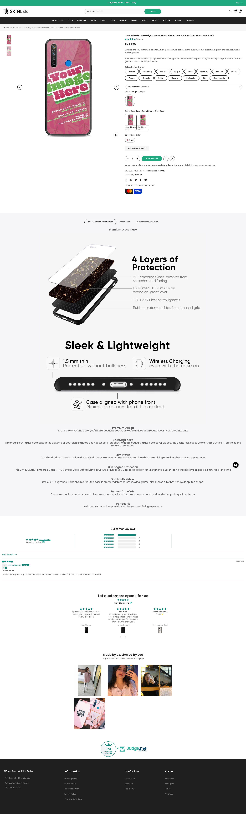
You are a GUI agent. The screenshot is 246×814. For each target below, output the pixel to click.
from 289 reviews (121, 603)
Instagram (169, 783)
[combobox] (184, 87)
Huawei (178, 20)
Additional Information (147, 221)
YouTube (169, 794)
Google (166, 20)
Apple (70, 20)
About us (129, 783)
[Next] (116, 87)
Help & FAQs (130, 789)
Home (6, 27)
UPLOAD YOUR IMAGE (136, 148)
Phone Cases (57, 20)
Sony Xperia (219, 78)
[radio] (130, 101)
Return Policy (70, 783)
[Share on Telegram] (145, 180)
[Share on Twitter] (131, 180)
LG (204, 78)
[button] (130, 39)
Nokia (160, 78)
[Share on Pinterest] (136, 180)
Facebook (169, 778)
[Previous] (19, 87)
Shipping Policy (70, 778)
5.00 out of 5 (44, 539)
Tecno (155, 20)
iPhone (132, 71)
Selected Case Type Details (100, 221)
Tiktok (167, 789)
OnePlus (123, 20)
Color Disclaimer (71, 789)
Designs (189, 20)
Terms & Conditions (73, 799)
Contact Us (130, 778)
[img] (7, 561)
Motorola (190, 78)
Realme (134, 20)
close (7, 3)
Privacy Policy (70, 794)
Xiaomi (93, 20)
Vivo (112, 20)
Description (125, 221)
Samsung (81, 20)
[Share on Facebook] (126, 180)
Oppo (103, 20)
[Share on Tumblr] (141, 180)
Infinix (144, 20)
